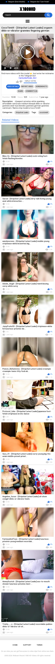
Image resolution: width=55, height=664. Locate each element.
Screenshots (41, 86)
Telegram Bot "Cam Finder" (39, 2)
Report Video (27, 86)
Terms (39, 645)
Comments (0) (31, 91)
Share (20, 91)
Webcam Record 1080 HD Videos (25, 656)
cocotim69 (44, 112)
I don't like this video (20, 81)
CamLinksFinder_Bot (27, 78)
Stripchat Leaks (22, 112)
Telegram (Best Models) (16, 2)
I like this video (17, 81)
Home (15, 645)
